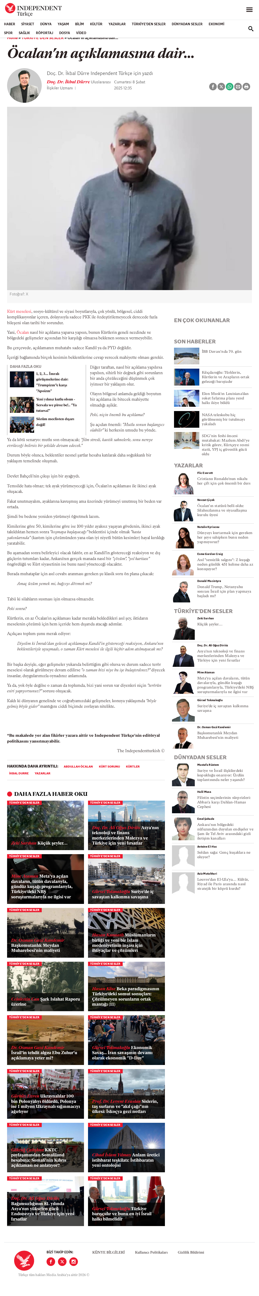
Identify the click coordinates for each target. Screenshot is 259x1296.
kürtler (133, 766)
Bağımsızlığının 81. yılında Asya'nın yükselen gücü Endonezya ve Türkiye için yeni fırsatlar (42, 1209)
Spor (8, 33)
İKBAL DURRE (19, 773)
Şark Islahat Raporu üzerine (45, 1002)
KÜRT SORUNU (109, 766)
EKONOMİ (216, 24)
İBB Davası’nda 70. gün (222, 352)
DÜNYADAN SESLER (187, 24)
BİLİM (79, 24)
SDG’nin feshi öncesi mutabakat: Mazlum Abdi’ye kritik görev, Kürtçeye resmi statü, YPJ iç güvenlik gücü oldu (226, 445)
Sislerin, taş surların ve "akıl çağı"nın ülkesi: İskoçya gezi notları (125, 1107)
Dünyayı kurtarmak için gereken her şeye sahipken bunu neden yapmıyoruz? (225, 537)
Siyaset (27, 24)
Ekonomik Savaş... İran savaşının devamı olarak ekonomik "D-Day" (122, 1053)
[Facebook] (51, 1261)
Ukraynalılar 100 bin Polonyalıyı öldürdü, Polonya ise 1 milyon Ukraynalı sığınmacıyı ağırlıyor (45, 1104)
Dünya (46, 24)
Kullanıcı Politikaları (151, 1253)
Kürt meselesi (19, 312)
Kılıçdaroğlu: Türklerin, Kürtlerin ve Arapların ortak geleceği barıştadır (225, 377)
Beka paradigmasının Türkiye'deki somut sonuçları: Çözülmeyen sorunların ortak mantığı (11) (125, 997)
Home (12, 38)
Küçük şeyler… (39, 843)
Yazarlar (117, 24)
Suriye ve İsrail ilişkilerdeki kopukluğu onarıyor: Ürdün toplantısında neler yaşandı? (221, 775)
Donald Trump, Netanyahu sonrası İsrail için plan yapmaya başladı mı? (224, 591)
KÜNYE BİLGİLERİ (108, 1253)
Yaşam (63, 24)
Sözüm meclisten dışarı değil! (55, 422)
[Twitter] (62, 1261)
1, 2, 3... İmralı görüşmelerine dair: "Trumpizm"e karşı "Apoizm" (52, 382)
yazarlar (42, 773)
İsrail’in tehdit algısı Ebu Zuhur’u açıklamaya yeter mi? (44, 1053)
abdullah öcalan (78, 766)
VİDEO (81, 33)
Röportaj (44, 33)
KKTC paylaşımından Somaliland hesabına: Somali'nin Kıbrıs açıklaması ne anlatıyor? (38, 1158)
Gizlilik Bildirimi (191, 1253)
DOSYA (64, 33)
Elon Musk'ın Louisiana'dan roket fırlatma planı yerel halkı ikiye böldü (225, 398)
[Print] (246, 86)
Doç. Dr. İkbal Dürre (69, 82)
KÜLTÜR (96, 24)
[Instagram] (73, 1261)
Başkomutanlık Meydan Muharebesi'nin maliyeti (37, 945)
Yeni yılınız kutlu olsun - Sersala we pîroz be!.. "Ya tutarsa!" (56, 405)
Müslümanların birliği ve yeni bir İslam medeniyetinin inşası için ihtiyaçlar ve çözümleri (124, 943)
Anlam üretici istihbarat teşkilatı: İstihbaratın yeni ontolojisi (126, 1160)
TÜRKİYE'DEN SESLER (149, 24)
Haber (9, 24)
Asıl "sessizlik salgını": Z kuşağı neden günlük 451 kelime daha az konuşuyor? (225, 564)
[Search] (251, 28)
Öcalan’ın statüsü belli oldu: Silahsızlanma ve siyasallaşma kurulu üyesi (222, 510)
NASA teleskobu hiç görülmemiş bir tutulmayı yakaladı (223, 419)
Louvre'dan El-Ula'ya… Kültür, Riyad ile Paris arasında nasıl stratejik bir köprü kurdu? (223, 884)
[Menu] (249, 10)
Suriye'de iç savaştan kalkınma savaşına (123, 894)
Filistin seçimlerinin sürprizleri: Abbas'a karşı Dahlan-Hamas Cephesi (224, 802)
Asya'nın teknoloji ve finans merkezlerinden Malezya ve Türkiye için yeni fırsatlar (125, 836)
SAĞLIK (24, 33)
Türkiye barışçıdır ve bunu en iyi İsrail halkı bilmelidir (122, 1214)
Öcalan (23, 333)
